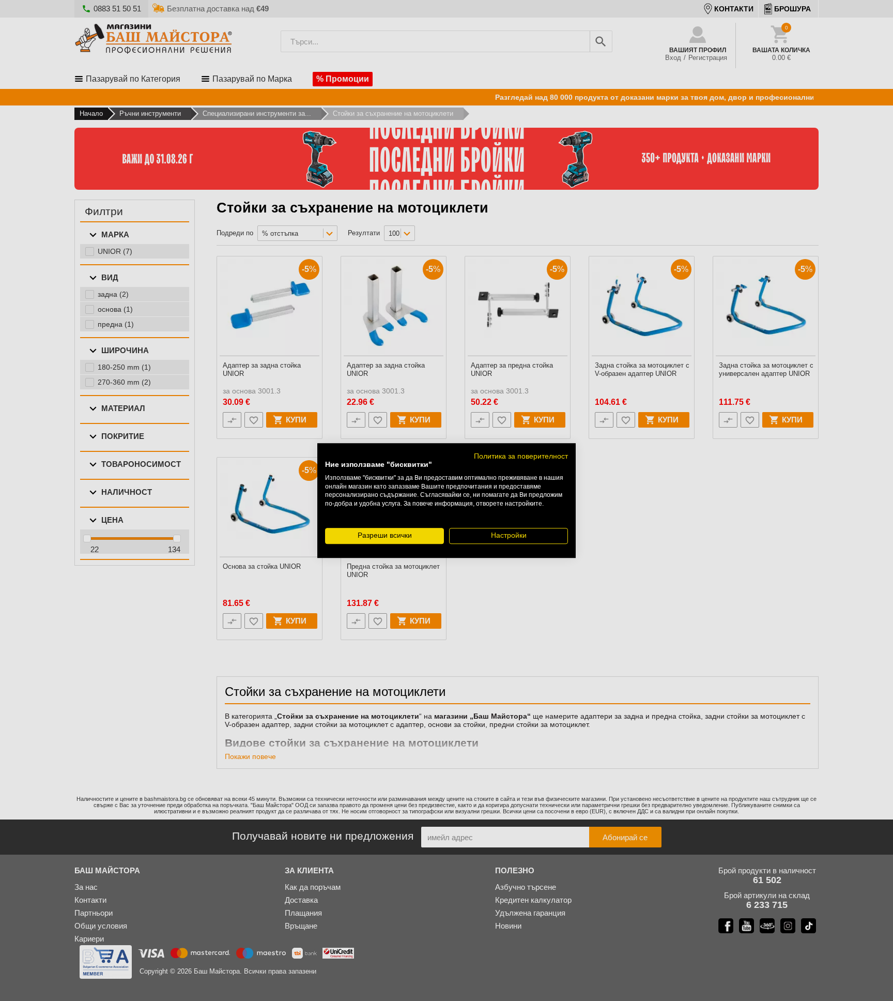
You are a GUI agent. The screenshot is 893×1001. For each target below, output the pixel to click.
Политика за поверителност (521, 456)
